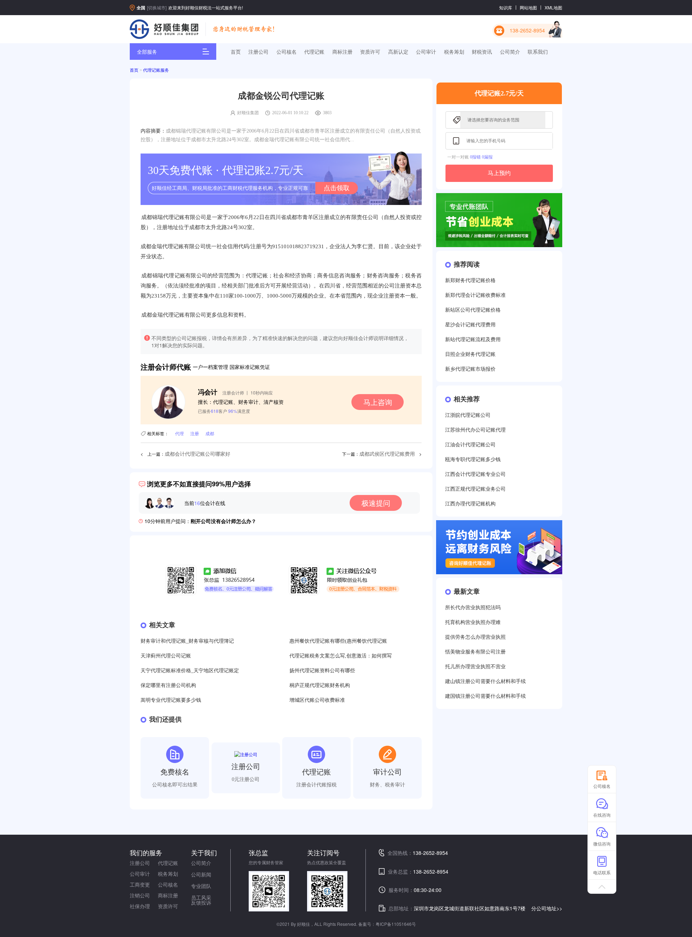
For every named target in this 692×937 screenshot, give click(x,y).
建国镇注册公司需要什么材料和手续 (485, 696)
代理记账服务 (156, 70)
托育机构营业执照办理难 (473, 622)
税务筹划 (454, 51)
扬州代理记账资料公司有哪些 (322, 670)
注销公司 (140, 895)
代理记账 (314, 51)
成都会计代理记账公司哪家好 (197, 454)
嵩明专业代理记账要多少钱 (171, 700)
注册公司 (258, 51)
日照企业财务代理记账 (470, 354)
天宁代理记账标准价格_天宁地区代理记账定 (190, 670)
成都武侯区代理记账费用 (387, 454)
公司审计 (426, 51)
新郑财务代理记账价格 (470, 280)
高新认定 (398, 51)
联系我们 (538, 51)
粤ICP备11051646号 (396, 924)
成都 (209, 433)
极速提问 (375, 502)
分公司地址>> (546, 908)
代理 (179, 433)
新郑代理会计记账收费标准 (475, 295)
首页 (236, 51)
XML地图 (553, 7)
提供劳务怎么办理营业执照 (475, 637)
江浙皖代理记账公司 (468, 415)
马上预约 (499, 173)
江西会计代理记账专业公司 (475, 474)
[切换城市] (157, 7)
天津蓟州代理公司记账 (166, 656)
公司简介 (510, 51)
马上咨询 (377, 402)
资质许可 (370, 51)
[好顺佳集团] (164, 29)
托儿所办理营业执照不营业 (475, 666)
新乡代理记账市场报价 (470, 369)
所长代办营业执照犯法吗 (473, 607)
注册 (194, 433)
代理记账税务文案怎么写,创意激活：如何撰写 (340, 656)
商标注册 (342, 51)
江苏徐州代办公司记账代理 (475, 430)
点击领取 (337, 188)
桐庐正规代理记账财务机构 (319, 685)
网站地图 (528, 7)
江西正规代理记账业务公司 (475, 489)
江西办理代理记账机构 (470, 504)
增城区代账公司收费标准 (317, 700)
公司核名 (286, 51)
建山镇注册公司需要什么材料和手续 (485, 681)
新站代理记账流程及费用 (473, 339)
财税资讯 (482, 51)
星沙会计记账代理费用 (470, 324)
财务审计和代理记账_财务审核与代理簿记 (187, 641)
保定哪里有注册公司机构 (168, 685)
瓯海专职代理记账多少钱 (473, 459)
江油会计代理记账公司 (470, 444)
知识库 (505, 7)
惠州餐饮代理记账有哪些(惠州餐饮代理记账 (338, 641)
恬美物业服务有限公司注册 (475, 652)
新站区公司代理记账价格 (473, 310)
